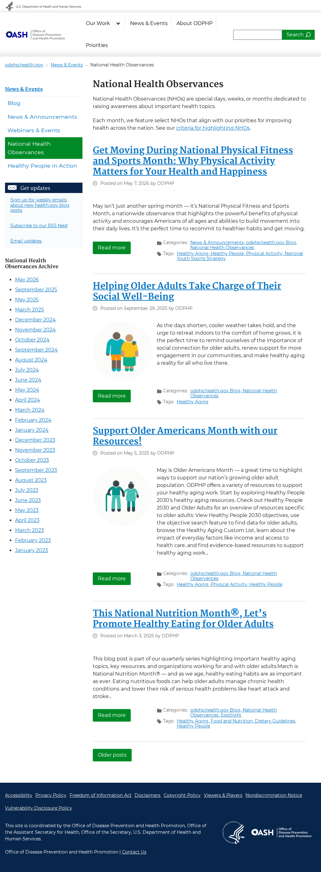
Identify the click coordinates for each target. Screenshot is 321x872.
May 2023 (27, 510)
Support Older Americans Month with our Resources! (185, 436)
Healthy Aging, (194, 253)
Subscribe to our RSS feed (38, 225)
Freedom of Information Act (101, 795)
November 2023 (35, 450)
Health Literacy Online (35, 35)
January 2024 (32, 430)
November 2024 (35, 330)
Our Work (98, 23)
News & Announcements (42, 116)
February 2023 (33, 540)
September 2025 (36, 290)
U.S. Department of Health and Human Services (47, 6)
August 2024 (31, 360)
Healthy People (265, 584)
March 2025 (29, 310)
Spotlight (231, 715)
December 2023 (35, 440)
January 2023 (31, 550)
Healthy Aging (192, 402)
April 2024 (27, 400)
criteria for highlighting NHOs (213, 128)
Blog (14, 103)
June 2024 (28, 380)
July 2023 (26, 490)
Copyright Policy (182, 795)
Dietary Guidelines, (275, 721)
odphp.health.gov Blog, (271, 242)
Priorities (97, 45)
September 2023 (36, 470)
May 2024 (27, 390)
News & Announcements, (218, 242)
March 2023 (29, 530)
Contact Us (134, 852)
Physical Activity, (265, 253)
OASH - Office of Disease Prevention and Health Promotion (281, 833)
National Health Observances (222, 247)
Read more (114, 247)
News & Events (149, 23)
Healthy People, (228, 253)
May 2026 (27, 280)
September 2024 (36, 350)
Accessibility (18, 795)
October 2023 (32, 460)
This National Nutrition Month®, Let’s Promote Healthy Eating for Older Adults (183, 619)
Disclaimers (147, 795)
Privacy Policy (50, 795)
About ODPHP (194, 23)
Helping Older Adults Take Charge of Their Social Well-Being (187, 292)
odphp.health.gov (24, 65)
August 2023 (31, 480)
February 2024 (33, 420)
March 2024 (30, 410)
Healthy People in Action (42, 165)
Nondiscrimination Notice (273, 795)
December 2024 (35, 320)
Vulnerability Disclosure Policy (38, 808)
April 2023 (27, 520)
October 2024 (32, 340)
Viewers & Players (223, 795)
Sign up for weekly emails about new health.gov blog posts (39, 205)
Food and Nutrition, (233, 721)
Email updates (26, 241)
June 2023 (28, 500)
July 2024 (27, 370)
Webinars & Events (34, 130)
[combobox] (257, 35)
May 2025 (27, 300)
